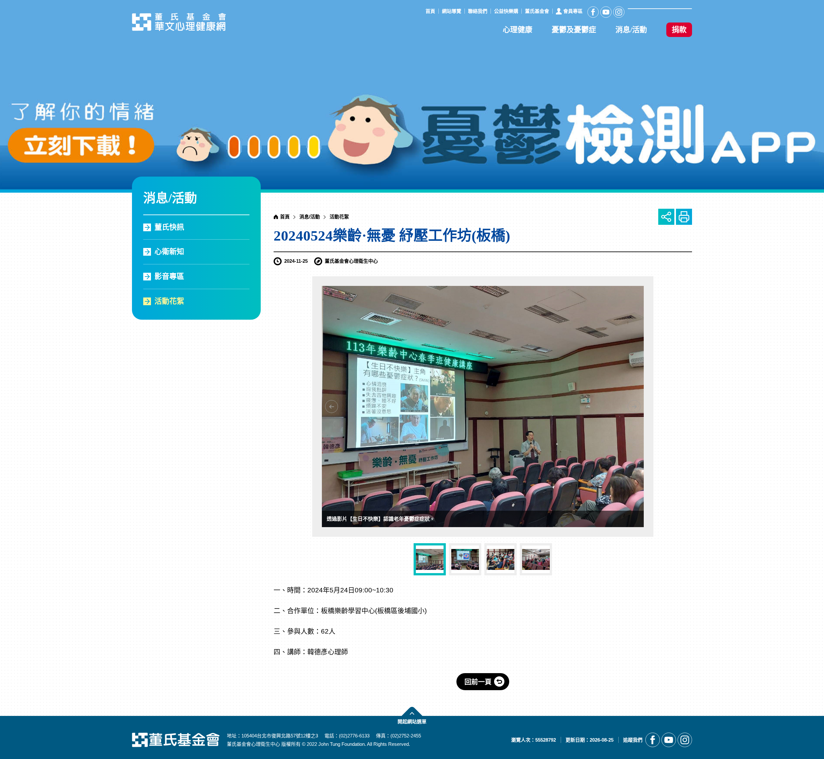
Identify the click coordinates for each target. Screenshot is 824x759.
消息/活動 (631, 30)
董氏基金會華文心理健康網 (179, 22)
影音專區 (169, 276)
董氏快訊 (169, 227)
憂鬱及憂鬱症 (574, 30)
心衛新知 (169, 252)
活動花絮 (169, 301)
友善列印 (684, 217)
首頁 (285, 216)
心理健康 (517, 30)
